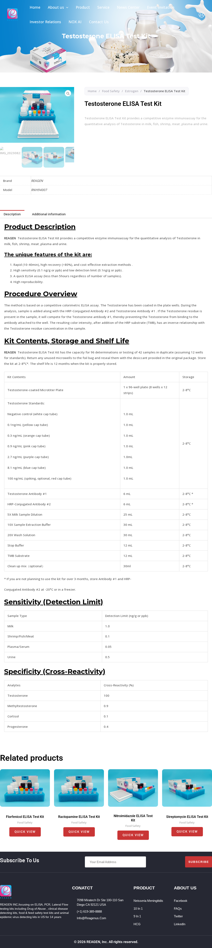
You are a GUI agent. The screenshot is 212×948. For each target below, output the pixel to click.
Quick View (25, 832)
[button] (66, 7)
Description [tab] (12, 214)
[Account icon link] (202, 14)
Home (92, 91)
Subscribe (198, 861)
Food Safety (111, 91)
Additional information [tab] (49, 214)
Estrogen (131, 91)
